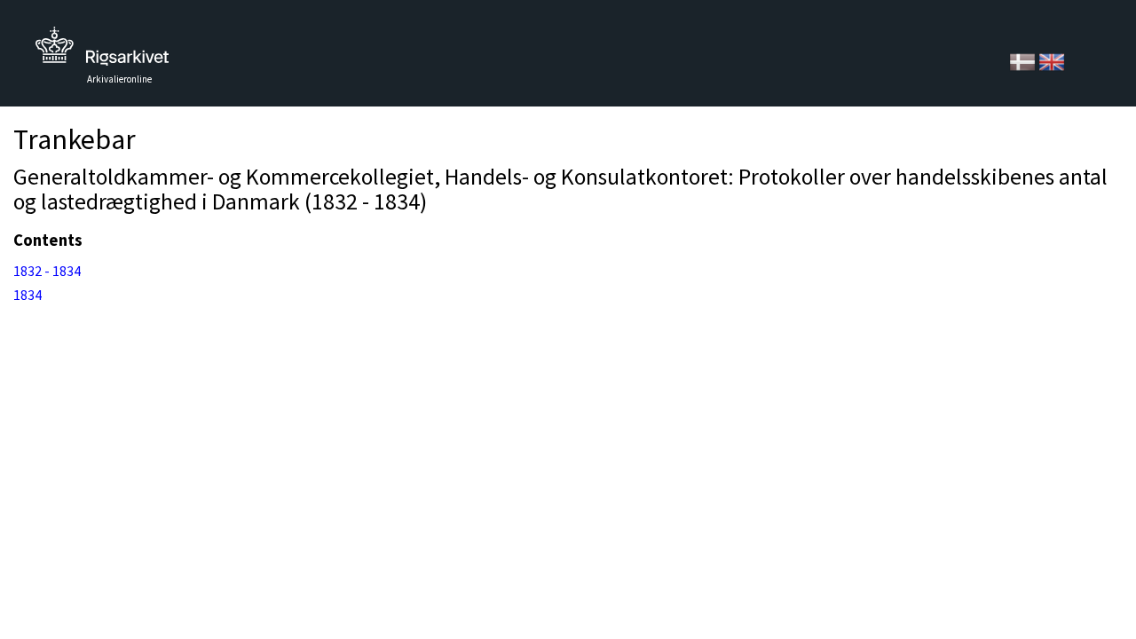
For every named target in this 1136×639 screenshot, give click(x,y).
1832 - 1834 (47, 271)
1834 (27, 295)
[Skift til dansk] (1023, 60)
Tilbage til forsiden (102, 51)
